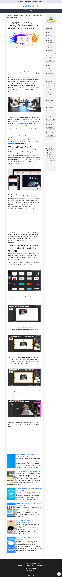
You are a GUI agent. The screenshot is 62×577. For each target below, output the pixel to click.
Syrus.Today (51, 127)
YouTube (50, 138)
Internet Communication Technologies (52, 83)
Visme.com (52, 158)
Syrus (34, 575)
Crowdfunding (52, 53)
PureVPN (51, 166)
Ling (50, 154)
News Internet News (50, 114)
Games (49, 63)
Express (51, 168)
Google (49, 65)
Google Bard (51, 68)
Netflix (49, 110)
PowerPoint (12, 143)
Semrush (51, 150)
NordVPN (51, 164)
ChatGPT (50, 50)
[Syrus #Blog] (31, 6)
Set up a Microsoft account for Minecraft (28, 471)
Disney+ (50, 60)
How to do (26, 10)
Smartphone (51, 122)
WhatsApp (50, 132)
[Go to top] (59, 574)
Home (7, 15)
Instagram (50, 78)
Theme (28, 575)
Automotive (51, 45)
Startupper (34, 11)
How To (50, 70)
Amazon (50, 35)
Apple (49, 38)
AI (48, 32)
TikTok (49, 130)
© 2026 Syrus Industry (31, 563)
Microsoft (50, 107)
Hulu (49, 76)
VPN (49, 162)
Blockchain (51, 47)
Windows (50, 135)
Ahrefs (50, 152)
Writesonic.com (53, 160)
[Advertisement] (24, 60)
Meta (49, 105)
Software (50, 148)
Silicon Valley (51, 119)
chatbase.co (52, 156)
